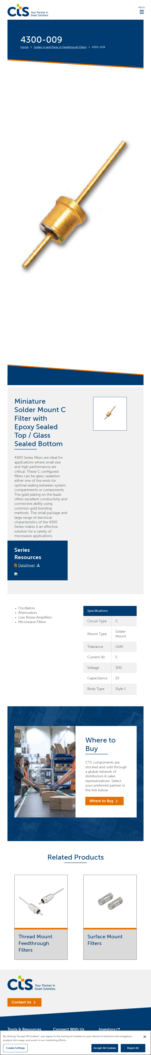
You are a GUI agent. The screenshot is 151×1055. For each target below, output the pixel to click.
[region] (75, 1042)
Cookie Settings (15, 1048)
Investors (107, 1029)
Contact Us (21, 1002)
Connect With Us (68, 1029)
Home (24, 47)
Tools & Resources (24, 1029)
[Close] (144, 1036)
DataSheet (26, 565)
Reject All (133, 1048)
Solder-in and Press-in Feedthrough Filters (60, 47)
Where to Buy (101, 801)
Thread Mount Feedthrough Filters (35, 943)
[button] (141, 10)
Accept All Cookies (105, 1048)
